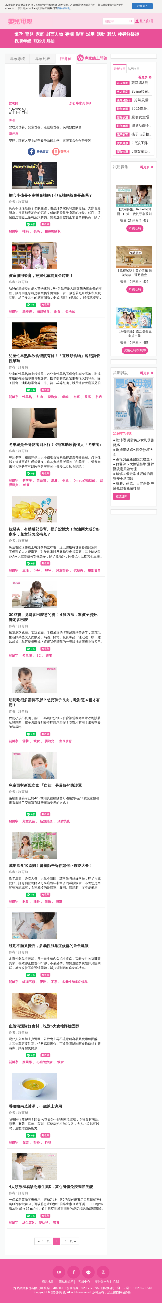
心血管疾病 (45, 1062)
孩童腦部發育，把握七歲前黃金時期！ (41, 275)
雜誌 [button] (111, 34)
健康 (48, 901)
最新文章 (120, 68)
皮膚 (54, 480)
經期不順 (28, 982)
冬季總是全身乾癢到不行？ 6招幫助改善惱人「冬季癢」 (56, 444)
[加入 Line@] (88, 1272)
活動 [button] (101, 34)
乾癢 (26, 485)
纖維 (65, 397)
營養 (49, 656)
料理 (48, 1142)
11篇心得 (134, 289)
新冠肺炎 (46, 821)
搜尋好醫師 (128, 34)
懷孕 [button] (19, 34)
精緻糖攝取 (53, 231)
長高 (37, 231)
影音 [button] (80, 34)
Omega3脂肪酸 (84, 480)
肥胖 (43, 982)
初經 (76, 397)
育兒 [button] (29, 34)
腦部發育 (43, 311)
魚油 (25, 570)
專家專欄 (17, 58)
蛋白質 (41, 480)
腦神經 (27, 311)
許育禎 (66, 58)
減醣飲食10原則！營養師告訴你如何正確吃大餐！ (51, 865)
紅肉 (40, 397)
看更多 (143, 77)
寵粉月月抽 (44, 40)
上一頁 (43, 1241)
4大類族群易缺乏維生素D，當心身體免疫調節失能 (51, 1186)
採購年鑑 (23, 40)
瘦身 (37, 901)
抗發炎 (78, 570)
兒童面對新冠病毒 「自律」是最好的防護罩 (45, 785)
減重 (59, 901)
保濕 (65, 480)
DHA (37, 570)
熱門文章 (134, 68)
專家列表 (42, 58)
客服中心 (84, 1281)
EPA (48, 570)
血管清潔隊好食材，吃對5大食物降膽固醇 (44, 1026)
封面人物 (54, 34)
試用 (90, 34)
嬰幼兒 (70, 311)
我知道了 (142, 6)
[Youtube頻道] (59, 1272)
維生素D (28, 1223)
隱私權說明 (63, 8)
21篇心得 (134, 228)
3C (39, 656)
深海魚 (52, 397)
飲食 (57, 311)
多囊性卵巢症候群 (75, 982)
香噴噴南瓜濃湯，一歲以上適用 (35, 1106)
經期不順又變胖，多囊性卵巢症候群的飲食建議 (49, 945)
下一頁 (70, 1241)
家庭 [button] (40, 34)
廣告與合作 (102, 1281)
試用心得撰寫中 (135, 350)
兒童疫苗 (28, 821)
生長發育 (65, 741)
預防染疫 (63, 821)
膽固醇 (27, 1062)
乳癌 (99, 397)
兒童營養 (62, 570)
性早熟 (27, 397)
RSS (116, 1281)
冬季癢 (27, 480)
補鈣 (25, 231)
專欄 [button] (69, 34)
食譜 (25, 1142)
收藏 (46, 224)
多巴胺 (27, 656)
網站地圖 (48, 1281)
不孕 (54, 982)
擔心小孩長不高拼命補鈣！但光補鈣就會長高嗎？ (50, 195)
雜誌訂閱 (121, 496)
